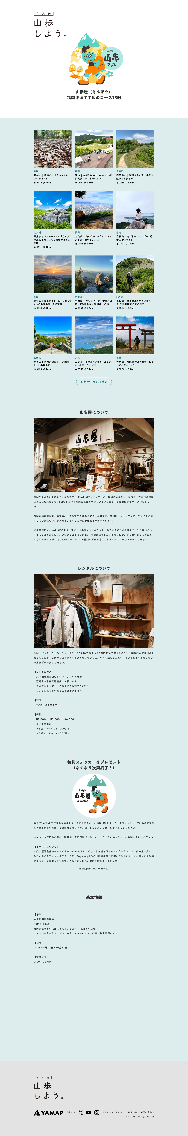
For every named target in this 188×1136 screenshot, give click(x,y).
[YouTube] (88, 1112)
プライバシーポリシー (113, 1112)
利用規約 (132, 1112)
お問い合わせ (147, 1112)
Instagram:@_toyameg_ (94, 868)
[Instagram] (96, 1112)
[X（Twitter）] (81, 1113)
